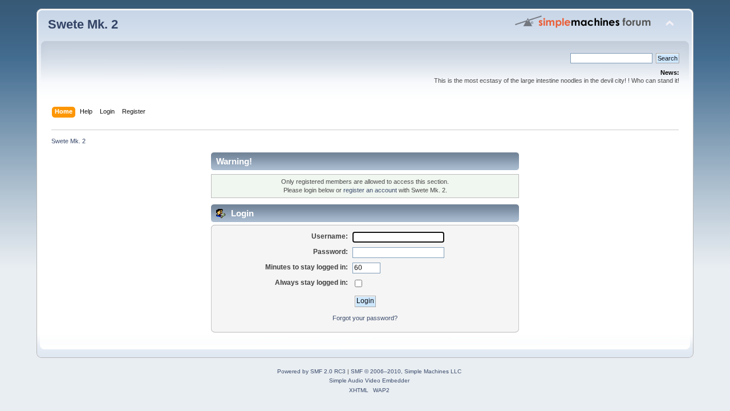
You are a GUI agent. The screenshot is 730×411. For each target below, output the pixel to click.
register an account (370, 190)
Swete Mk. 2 (83, 24)
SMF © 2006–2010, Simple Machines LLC (406, 371)
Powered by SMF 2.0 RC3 (311, 371)
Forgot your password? (365, 318)
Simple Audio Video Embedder (369, 380)
